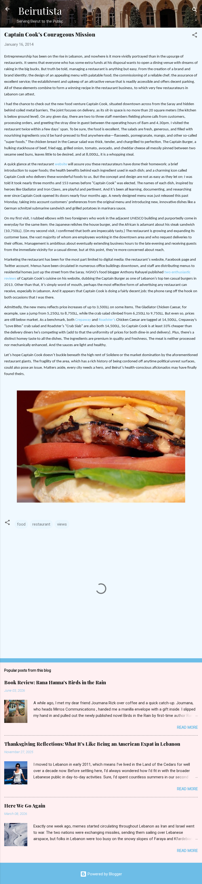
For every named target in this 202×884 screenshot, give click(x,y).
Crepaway (83, 320)
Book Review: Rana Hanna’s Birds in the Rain (55, 682)
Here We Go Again (24, 806)
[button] (194, 36)
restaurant (41, 524)
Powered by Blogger (104, 874)
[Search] (194, 11)
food (21, 524)
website (61, 164)
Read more (187, 727)
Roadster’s (107, 320)
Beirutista (40, 10)
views (62, 524)
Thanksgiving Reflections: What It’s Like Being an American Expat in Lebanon (92, 744)
